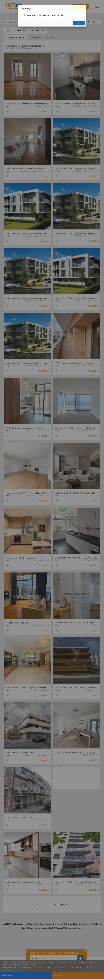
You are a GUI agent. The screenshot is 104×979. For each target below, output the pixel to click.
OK (78, 23)
